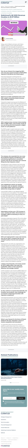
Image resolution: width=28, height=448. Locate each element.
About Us (3, 437)
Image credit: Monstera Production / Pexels (17, 33)
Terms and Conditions (12, 439)
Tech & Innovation (9, 6)
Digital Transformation (15, 9)
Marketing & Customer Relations (8, 430)
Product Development (19, 11)
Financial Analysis (6, 11)
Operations (3, 419)
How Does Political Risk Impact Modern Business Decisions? (11, 377)
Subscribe (21, 398)
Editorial (3, 432)
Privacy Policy (4, 439)
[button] (9, 382)
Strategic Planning (7, 13)
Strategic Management (6, 417)
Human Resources (5, 427)
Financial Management (6, 424)
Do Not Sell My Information (6, 441)
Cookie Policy (15, 437)
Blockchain (5, 9)
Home (2, 6)
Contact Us (8, 437)
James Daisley (9, 38)
